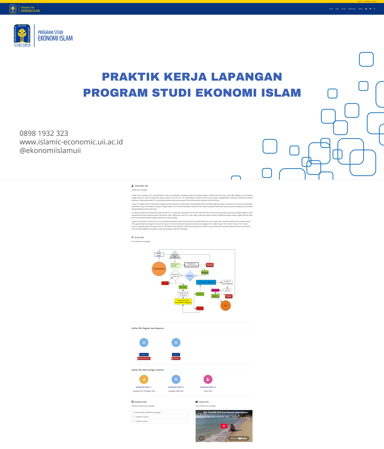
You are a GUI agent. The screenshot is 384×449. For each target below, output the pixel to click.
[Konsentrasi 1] (143, 379)
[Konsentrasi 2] (176, 379)
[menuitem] (360, 1)
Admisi (360, 1)
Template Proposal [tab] (141, 417)
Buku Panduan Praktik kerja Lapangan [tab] (148, 412)
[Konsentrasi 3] (208, 379)
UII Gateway (367, 1)
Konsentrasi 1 (144, 387)
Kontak (374, 1)
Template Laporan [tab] (141, 421)
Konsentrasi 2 (176, 387)
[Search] (374, 9)
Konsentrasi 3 (208, 387)
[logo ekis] (24, 9)
